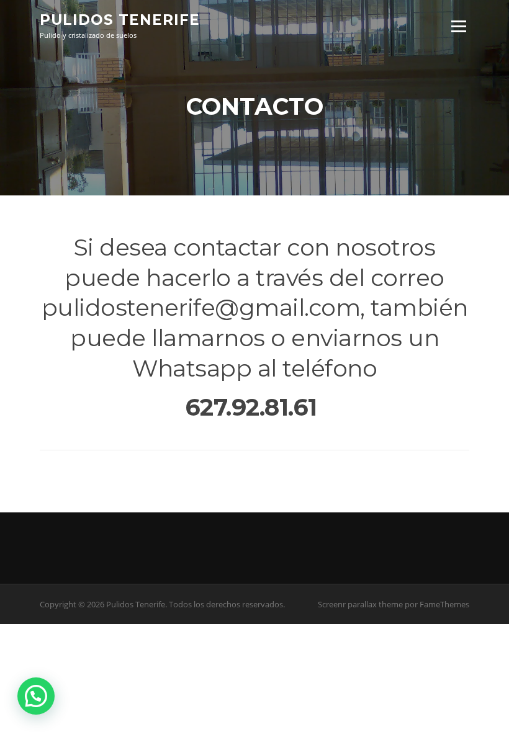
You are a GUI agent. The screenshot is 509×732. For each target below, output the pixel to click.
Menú (458, 26)
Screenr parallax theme (360, 604)
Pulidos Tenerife (120, 20)
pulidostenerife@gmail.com (201, 307)
